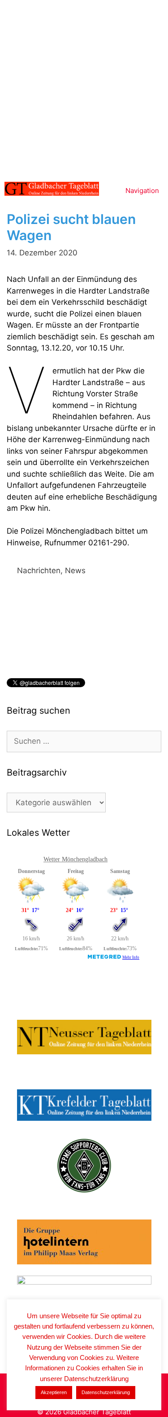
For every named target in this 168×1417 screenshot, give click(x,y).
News (75, 570)
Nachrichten (38, 570)
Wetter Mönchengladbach (75, 859)
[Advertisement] (84, 88)
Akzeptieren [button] (54, 1392)
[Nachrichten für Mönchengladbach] (51, 188)
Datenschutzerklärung (106, 1392)
